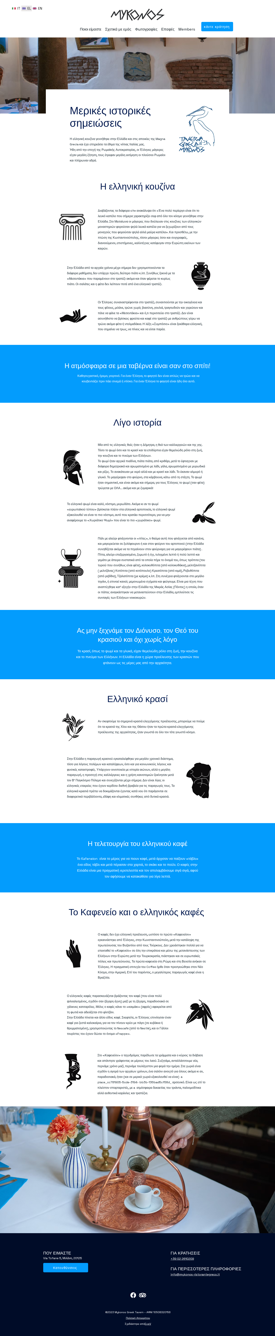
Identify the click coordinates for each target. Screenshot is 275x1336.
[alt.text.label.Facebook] (133, 1295)
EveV (148, 1324)
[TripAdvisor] (142, 1295)
